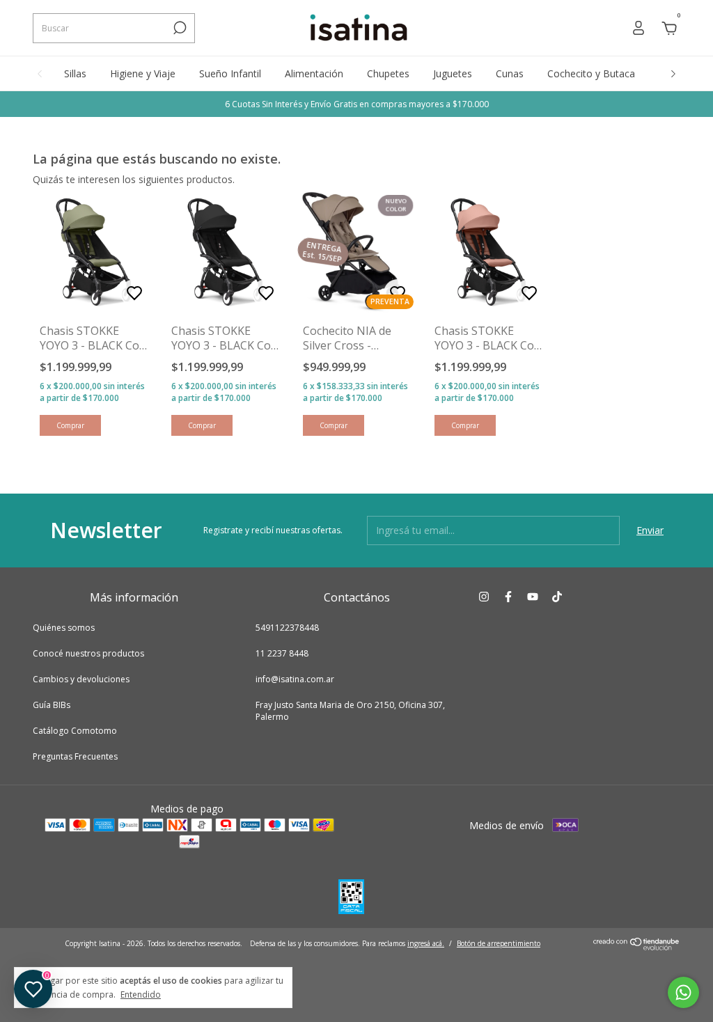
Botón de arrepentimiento (498, 943)
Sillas (75, 73)
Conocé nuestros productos (88, 653)
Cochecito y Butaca (591, 73)
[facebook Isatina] (508, 597)
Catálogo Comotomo (75, 731)
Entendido (140, 994)
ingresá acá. (425, 943)
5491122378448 (287, 628)
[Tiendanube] (636, 946)
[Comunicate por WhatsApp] (683, 992)
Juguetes (452, 73)
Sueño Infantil (230, 73)
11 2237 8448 (282, 653)
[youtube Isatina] (532, 597)
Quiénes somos (64, 628)
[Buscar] (178, 28)
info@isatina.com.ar (295, 679)
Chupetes (388, 73)
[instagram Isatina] (483, 597)
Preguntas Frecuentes (75, 756)
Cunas (510, 73)
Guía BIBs (51, 705)
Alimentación (314, 73)
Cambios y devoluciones (81, 679)
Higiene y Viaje (142, 73)
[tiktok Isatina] (557, 597)
